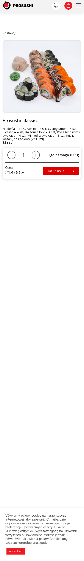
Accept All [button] (15, 551)
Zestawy (9, 33)
